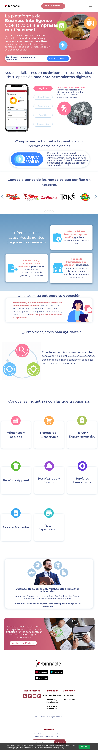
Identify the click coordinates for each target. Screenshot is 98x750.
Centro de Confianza (52, 707)
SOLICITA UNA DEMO (53, 6)
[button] (90, 6)
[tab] (43, 88)
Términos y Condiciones (52, 701)
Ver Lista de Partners (23, 643)
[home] (11, 6)
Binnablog (69, 695)
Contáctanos (69, 700)
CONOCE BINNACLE (58, 58)
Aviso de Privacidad (52, 695)
